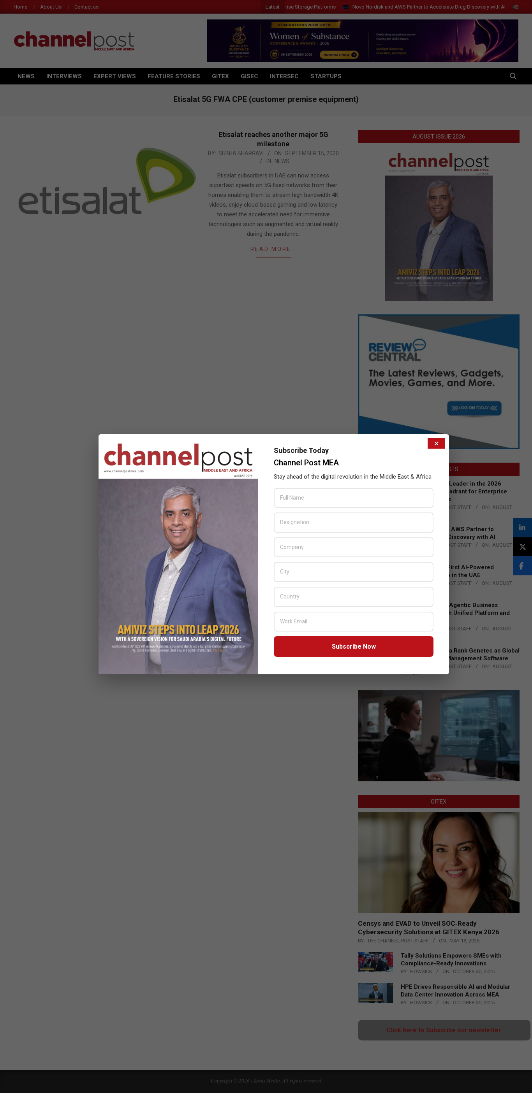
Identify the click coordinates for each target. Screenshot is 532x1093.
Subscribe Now (354, 646)
